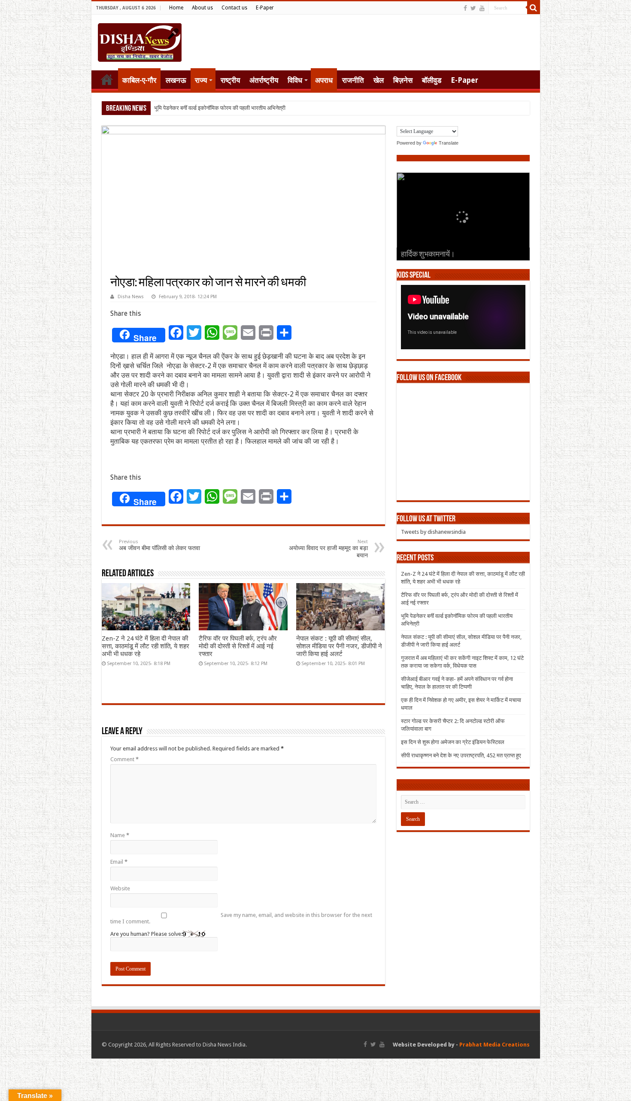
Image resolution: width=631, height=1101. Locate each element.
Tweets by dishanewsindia (433, 532)
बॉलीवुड (431, 80)
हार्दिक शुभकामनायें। (428, 255)
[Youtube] (482, 8)
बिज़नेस (403, 80)
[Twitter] (473, 8)
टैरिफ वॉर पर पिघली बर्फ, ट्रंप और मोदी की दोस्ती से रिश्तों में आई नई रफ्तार (238, 646)
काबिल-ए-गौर (139, 80)
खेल (378, 80)
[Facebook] (465, 8)
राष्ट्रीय (230, 80)
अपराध (324, 80)
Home (176, 8)
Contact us (234, 8)
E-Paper (265, 8)
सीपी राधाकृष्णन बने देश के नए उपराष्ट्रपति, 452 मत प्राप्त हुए (461, 755)
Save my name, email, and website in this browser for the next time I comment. (241, 918)
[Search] (533, 7)
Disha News (131, 296)
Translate (448, 142)
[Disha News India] (140, 40)
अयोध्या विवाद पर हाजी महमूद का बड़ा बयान (328, 549)
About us (202, 8)
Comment (124, 759)
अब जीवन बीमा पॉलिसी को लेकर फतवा (159, 545)
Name (119, 835)
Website (120, 888)
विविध (295, 80)
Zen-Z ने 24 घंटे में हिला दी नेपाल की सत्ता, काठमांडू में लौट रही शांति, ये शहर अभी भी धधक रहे (145, 646)
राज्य (201, 80)
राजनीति (353, 80)
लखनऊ (176, 80)
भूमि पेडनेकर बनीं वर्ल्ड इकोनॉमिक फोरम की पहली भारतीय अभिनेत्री (219, 108)
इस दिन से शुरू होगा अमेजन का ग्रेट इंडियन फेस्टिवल (452, 742)
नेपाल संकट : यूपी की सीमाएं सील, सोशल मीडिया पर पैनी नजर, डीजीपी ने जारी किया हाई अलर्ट (339, 646)
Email (118, 862)
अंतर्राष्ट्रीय (263, 80)
